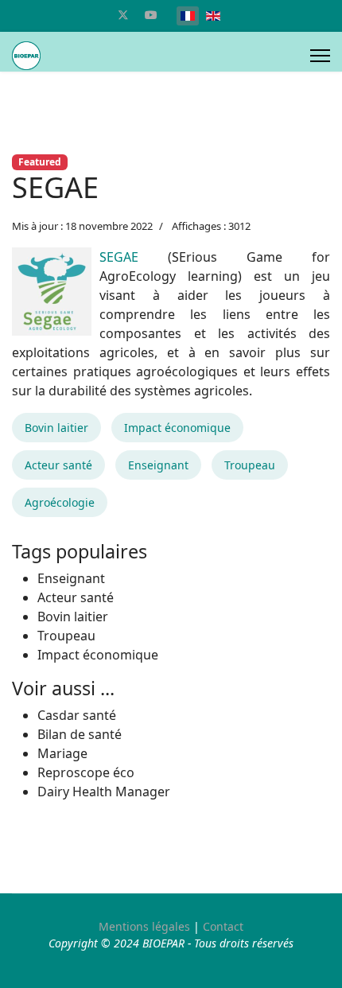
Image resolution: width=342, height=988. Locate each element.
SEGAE (118, 257)
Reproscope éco (85, 772)
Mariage (62, 753)
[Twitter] (123, 14)
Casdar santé (76, 715)
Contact (223, 926)
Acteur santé (58, 465)
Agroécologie (60, 502)
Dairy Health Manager (103, 791)
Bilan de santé (79, 734)
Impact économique (177, 427)
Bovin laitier (56, 427)
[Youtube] (151, 14)
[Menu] (320, 56)
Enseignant (158, 465)
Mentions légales (144, 926)
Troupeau (249, 465)
